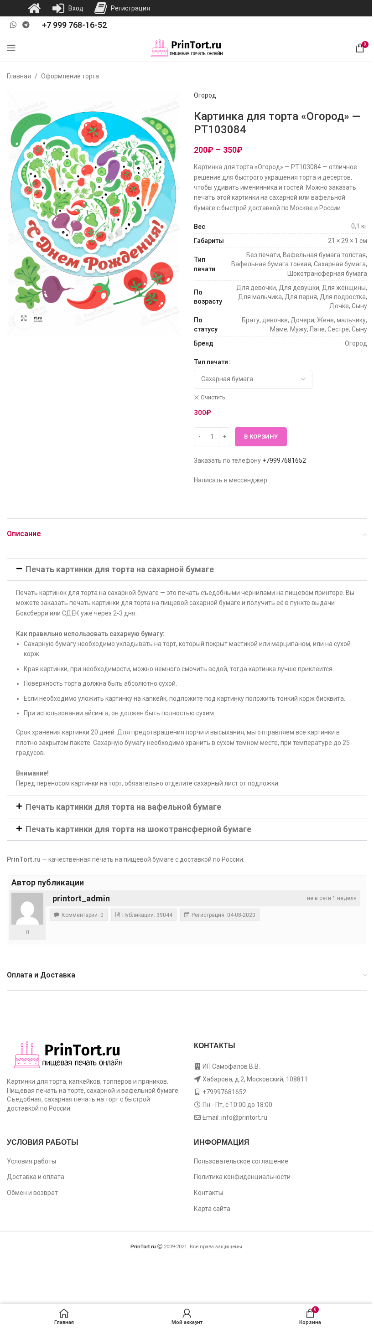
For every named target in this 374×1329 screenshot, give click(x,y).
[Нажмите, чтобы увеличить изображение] (24, 318)
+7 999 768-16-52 (74, 25)
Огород (205, 95)
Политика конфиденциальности (242, 1176)
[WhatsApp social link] (13, 25)
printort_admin (81, 898)
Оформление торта (70, 76)
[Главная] (34, 8)
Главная (19, 76)
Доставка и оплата (35, 1176)
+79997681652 (284, 460)
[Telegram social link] (25, 25)
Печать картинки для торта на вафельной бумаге (123, 807)
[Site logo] (187, 47)
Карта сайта (212, 1208)
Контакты (208, 1192)
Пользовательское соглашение (241, 1161)
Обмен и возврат (32, 1192)
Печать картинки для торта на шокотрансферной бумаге (138, 829)
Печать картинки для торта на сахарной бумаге (120, 569)
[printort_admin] (27, 909)
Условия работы (31, 1161)
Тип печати (211, 362)
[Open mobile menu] (11, 48)
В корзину (261, 436)
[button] (187, 569)
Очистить (213, 397)
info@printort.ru (244, 1117)
